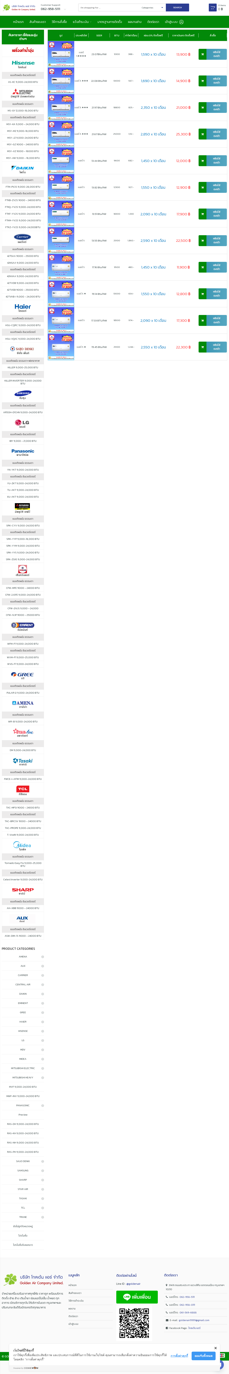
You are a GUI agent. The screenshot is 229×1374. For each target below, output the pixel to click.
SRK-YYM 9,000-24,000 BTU (23, 545)
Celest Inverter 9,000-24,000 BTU (23, 879)
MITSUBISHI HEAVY (23, 1077)
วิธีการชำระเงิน (76, 1301)
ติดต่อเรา (153, 21)
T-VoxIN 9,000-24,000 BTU (23, 834)
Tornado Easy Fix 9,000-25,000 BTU (23, 864)
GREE (23, 1012)
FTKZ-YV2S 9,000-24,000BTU (22, 227)
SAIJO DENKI (23, 1161)
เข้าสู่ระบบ (73, 1324)
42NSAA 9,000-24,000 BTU (23, 262)
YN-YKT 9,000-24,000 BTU (23, 469)
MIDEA (22, 1059)
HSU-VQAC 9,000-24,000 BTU (22, 339)
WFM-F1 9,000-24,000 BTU (22, 643)
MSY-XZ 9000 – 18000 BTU (23, 151)
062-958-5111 (187, 1297)
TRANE (23, 1217)
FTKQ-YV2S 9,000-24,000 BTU (23, 207)
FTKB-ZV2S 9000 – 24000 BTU (23, 200)
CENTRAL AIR (22, 984)
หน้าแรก (18, 21)
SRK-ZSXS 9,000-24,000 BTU (23, 559)
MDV (22, 1050)
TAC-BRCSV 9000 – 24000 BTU (23, 821)
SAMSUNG (22, 1170)
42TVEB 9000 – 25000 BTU (23, 290)
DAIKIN (23, 994)
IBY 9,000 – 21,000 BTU (22, 441)
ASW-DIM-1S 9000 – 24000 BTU (23, 936)
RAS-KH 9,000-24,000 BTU (23, 1133)
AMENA (23, 957)
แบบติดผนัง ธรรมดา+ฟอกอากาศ (23, 361)
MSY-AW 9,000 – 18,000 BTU (23, 158)
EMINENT (23, 1003)
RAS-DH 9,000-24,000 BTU (23, 1124)
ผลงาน (72, 1309)
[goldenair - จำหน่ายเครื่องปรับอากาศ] (19, 8)
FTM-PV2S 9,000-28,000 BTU (23, 186)
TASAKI (23, 1198)
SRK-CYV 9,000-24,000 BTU (23, 525)
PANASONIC (23, 1105)
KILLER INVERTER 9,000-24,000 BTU (23, 382)
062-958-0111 (187, 1305)
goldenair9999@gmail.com (194, 1320)
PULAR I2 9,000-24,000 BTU (23, 692)
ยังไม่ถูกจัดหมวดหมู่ (23, 1226)
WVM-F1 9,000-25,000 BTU (23, 657)
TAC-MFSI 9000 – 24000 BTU (23, 807)
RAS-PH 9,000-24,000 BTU (23, 1152)
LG (23, 1040)
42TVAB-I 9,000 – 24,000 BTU (23, 296)
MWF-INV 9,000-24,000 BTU (23, 1096)
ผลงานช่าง (135, 21)
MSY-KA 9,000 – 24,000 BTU (22, 124)
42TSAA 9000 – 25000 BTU (23, 256)
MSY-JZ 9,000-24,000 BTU (22, 137)
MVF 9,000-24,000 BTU (23, 1087)
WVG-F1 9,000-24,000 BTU (23, 664)
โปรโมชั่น (22, 1236)
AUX (23, 966)
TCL (23, 1208)
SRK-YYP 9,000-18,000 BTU (22, 539)
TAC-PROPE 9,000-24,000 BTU (23, 828)
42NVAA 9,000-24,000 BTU (23, 276)
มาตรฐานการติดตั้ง (110, 21)
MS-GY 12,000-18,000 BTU (23, 110)
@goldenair (133, 1284)
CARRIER (23, 975)
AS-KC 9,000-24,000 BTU (23, 82)
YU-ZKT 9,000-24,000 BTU (23, 483)
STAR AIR (23, 1189)
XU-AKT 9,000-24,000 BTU (23, 496)
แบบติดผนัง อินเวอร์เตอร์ (23, 75)
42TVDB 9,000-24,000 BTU (23, 283)
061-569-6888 (188, 1312)
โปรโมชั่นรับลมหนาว (23, 1245)
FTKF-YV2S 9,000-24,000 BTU (23, 213)
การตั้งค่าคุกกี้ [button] (179, 1356)
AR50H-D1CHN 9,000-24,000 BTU (23, 412)
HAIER (23, 1022)
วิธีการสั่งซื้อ (59, 21)
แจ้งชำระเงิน (81, 21)
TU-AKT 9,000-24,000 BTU (23, 490)
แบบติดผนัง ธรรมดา (23, 104)
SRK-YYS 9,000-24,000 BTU (22, 552)
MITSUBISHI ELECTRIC (23, 1068)
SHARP (23, 1180)
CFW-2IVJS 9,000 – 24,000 (23, 608)
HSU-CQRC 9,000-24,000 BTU (23, 325)
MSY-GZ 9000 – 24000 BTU (23, 144)
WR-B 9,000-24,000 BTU (23, 721)
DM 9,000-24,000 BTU (23, 750)
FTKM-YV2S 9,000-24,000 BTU (23, 220)
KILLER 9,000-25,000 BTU (23, 367)
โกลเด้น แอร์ (194, 1328)
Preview (23, 1115)
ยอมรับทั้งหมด (204, 1356)
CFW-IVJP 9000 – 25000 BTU (23, 615)
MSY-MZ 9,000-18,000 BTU (23, 131)
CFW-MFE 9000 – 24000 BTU (23, 588)
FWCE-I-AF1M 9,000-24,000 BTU (23, 779)
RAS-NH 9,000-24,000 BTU (23, 1143)
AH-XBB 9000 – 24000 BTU (23, 908)
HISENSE (23, 1031)
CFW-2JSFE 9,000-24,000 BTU (23, 594)
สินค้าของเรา (38, 21)
